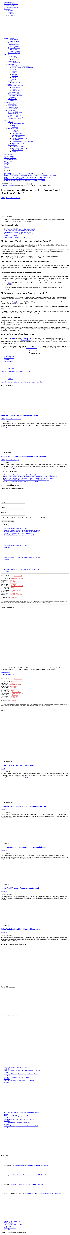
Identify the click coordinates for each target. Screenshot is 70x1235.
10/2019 (3, 198)
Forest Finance (16, 90)
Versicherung (15, 591)
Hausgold (7, 164)
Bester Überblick (15, 593)
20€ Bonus (11, 580)
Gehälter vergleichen (18, 143)
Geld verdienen (12, 145)
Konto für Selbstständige (11, 7)
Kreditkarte (11, 15)
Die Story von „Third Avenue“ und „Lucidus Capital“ (19, 229)
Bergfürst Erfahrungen (14, 115)
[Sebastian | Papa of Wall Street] (10, 1190)
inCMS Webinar (16, 136)
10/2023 (6, 559)
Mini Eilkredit (16, 82)
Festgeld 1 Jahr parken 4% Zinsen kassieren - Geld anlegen (21, 481)
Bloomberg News (28, 338)
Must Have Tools (13, 128)
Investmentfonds (9, 358)
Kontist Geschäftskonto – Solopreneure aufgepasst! (19, 533)
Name (2, 502)
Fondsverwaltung (9, 356)
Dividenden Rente (13, 97)
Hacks (6, 120)
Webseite (3, 512)
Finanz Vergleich (9, 38)
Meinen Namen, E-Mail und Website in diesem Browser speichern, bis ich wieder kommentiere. (30, 518)
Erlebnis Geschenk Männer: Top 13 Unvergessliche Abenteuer (22, 530)
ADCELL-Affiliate (17, 150)
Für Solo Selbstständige (16, 590)
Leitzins (6, 359)
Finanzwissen (8, 102)
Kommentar (4, 492)
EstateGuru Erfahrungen (15, 112)
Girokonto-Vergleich (14, 49)
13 (10, 1114)
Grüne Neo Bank (16, 589)
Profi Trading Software (11, 4)
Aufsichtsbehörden (31, 348)
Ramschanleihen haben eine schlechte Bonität (17, 232)
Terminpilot (15, 130)
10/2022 (6, 1117)
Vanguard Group (26, 340)
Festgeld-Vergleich (13, 46)
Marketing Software (10, 158)
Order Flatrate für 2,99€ (17, 586)
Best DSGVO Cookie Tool (12, 1221)
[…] (6, 427)
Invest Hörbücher (13, 109)
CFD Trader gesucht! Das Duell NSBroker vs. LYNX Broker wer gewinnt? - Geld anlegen (30, 476)
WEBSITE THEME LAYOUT (13, 1224)
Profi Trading (8, 154)
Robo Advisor (12, 69)
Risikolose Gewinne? (10, 235)
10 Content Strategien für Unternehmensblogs (17, 1122)
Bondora (14, 74)
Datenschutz (7, 1229)
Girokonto (7, 9)
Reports (6, 54)
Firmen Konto (12, 56)
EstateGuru (15, 76)
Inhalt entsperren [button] (5, 672)
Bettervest (14, 89)
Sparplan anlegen (9, 5)
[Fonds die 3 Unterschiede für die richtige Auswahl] (19, 410)
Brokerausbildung (9, 2)
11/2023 (6, 547)
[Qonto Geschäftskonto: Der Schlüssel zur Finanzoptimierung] (11, 566)
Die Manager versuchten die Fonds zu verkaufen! (18, 234)
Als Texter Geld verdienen (19, 146)
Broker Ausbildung (13, 92)
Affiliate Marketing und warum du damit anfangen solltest (21, 1126)
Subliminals (15, 127)
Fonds (9, 283)
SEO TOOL (8, 161)
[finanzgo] (10, 1172)
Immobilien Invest (9, 110)
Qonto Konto (15, 59)
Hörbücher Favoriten (18, 123)
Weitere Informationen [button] (7, 674)
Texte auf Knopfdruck (10, 159)
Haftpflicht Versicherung (16, 594)
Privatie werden (12, 99)
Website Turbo (8, 1223)
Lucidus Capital (8, 361)
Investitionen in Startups (15, 95)
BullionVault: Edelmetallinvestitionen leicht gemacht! (19, 535)
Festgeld (10, 12)
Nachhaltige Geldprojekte (15, 85)
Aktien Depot (12, 64)
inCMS (6, 163)
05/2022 (6, 1124)
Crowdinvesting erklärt (14, 118)
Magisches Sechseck (14, 107)
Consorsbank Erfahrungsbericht (21, 66)
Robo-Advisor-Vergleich (15, 41)
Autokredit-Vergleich (14, 53)
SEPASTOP (15, 140)
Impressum (7, 1226)
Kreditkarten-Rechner (14, 51)
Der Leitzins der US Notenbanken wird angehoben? (19, 230)
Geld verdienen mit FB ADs (20, 148)
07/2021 (6, 1114)
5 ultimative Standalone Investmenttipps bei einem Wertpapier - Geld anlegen (26, 480)
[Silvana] (10, 1181)
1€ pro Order (13, 583)
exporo (14, 79)
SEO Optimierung (17, 133)
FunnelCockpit (16, 132)
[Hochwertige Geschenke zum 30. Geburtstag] (11, 542)
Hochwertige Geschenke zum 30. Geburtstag (17, 528)
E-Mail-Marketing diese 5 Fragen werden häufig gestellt (20, 1119)
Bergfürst (14, 77)
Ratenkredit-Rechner (14, 44)
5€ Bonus (11, 587)
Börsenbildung (12, 104)
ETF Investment (12, 105)
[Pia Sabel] (10, 1162)
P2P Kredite (11, 72)
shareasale (15, 151)
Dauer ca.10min (18, 576)
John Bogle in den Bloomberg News (14, 237)
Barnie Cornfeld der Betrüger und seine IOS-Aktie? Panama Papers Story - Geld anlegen (30, 478)
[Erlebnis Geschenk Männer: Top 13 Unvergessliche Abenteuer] (11, 554)
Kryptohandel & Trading (15, 581)
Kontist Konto (16, 58)
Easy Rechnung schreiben (19, 138)
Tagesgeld (11, 10)
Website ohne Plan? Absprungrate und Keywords (18, 1116)
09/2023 (3, 891)
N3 (5, 166)
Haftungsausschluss (10, 1228)
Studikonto (11, 14)
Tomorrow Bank (16, 62)
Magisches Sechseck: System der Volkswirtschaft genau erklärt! (30, 1165)
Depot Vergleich (9, 156)
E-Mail (3, 507)
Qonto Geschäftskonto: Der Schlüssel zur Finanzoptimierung (21, 531)
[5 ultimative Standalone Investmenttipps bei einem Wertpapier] (19, 451)
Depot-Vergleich (13, 43)
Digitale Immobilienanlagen (16, 117)
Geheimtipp (7, 84)
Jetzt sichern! (15, 597)
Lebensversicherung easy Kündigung (22, 141)
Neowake (14, 125)
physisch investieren (17, 578)
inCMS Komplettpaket (18, 135)
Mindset (10, 122)
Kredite (10, 81)
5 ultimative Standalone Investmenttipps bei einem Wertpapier (24, 456)
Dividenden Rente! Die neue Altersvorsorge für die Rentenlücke (42, 1193)
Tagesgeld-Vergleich (14, 48)
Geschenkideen (12, 100)
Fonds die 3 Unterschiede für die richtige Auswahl (19, 415)
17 (20, 419)
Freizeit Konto (12, 61)
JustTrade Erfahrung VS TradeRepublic (23, 67)
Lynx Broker (13, 584)
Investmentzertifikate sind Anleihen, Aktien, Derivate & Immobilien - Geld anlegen (28, 475)
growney (14, 71)
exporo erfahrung (13, 113)
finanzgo (8, 198)
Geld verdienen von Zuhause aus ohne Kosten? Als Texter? (21, 1112)
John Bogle (12, 338)
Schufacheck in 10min (14, 94)
